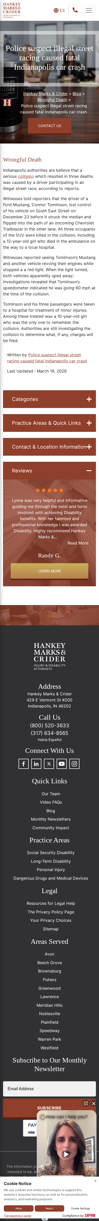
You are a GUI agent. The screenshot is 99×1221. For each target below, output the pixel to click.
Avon (49, 954)
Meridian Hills (49, 1005)
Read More (78, 542)
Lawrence (49, 996)
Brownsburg (49, 971)
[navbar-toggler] (89, 10)
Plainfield (49, 1022)
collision (26, 176)
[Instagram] (74, 764)
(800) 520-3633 (49, 725)
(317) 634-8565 (49, 733)
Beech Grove (49, 962)
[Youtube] (62, 764)
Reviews (22, 471)
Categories (25, 399)
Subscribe (49, 1107)
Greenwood (49, 988)
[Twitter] (49, 764)
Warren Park (49, 1039)
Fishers (49, 979)
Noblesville (49, 1013)
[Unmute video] (67, 1154)
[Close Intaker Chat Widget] (93, 1103)
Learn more (49, 571)
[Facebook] (24, 764)
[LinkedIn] (36, 764)
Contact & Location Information (49, 447)
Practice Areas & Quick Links (46, 423)
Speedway (50, 1030)
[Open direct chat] (85, 1103)
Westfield (49, 1047)
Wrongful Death (22, 159)
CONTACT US (49, 125)
